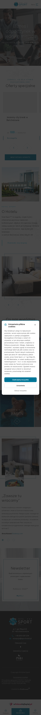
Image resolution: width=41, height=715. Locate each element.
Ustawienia (20, 385)
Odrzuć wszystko (20, 391)
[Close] (35, 325)
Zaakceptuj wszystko (20, 380)
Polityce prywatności (11, 345)
